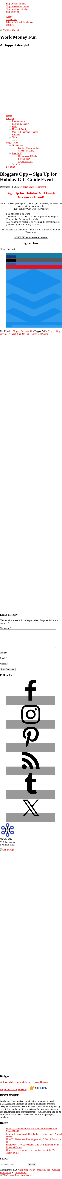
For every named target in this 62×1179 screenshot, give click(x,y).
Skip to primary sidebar (17, 9)
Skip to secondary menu (17, 6)
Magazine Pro (43, 1170)
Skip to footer (12, 11)
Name (4, 652)
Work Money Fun (26, 1170)
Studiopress (20, 1172)
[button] (11, 256)
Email (3, 658)
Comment (5, 628)
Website (4, 663)
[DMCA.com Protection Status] (15, 1175)
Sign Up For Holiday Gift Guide (32, 334)
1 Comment (40, 187)
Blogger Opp (54, 331)
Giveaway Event (8, 334)
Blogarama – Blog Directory (13, 1089)
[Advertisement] (31, 81)
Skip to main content (16, 3)
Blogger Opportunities (23, 331)
